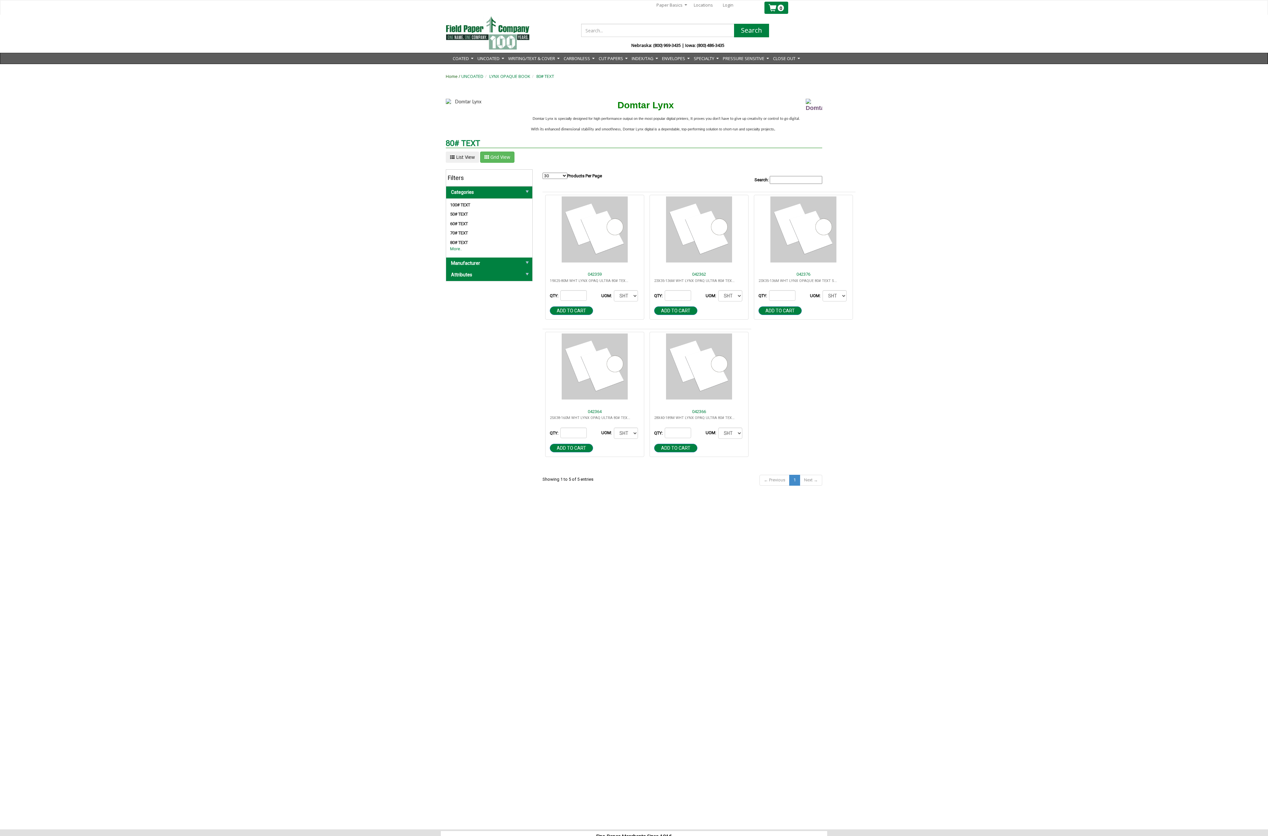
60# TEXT (459, 223)
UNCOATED (472, 76)
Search (751, 30)
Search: (762, 179)
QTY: (554, 295)
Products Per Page (584, 175)
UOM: (607, 295)
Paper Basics (671, 5)
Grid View (499, 157)
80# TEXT (545, 76)
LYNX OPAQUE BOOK (509, 76)
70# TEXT (459, 232)
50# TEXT (459, 214)
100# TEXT (460, 204)
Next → (811, 479)
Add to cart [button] (571, 310)
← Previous (774, 479)
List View (465, 157)
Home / (453, 76)
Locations (703, 5)
